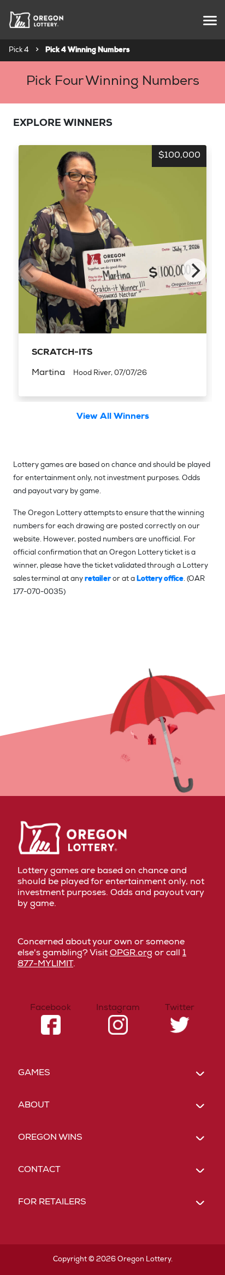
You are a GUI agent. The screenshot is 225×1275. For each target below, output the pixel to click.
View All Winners (112, 417)
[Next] (194, 270)
